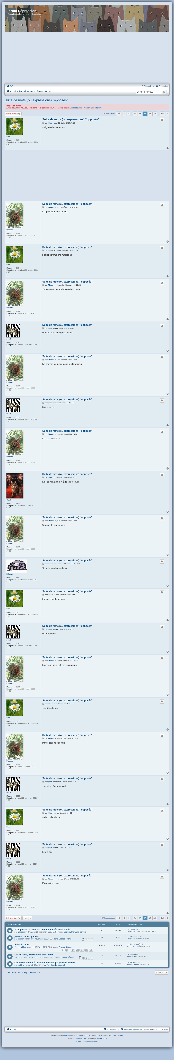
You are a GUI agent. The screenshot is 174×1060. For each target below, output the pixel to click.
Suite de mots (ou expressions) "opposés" (36, 100)
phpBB (66, 1035)
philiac (23, 947)
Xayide (133, 954)
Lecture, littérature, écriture (75, 932)
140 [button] (162, 113)
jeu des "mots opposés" (27, 936)
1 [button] (128, 113)
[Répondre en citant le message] (162, 120)
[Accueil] (87, 18)
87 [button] (150, 113)
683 (91, 950)
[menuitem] (9, 86)
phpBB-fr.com (81, 1038)
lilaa (8, 136)
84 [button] (135, 113)
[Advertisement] (87, 57)
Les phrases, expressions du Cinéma (33, 954)
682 (86, 950)
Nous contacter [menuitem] (113, 1029)
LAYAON (133, 962)
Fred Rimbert (118, 1035)
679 (73, 950)
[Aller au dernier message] (140, 929)
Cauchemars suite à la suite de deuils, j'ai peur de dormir (44, 962)
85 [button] (140, 113)
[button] (118, 114)
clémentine (134, 936)
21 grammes (26, 957)
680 (77, 950)
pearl (8, 339)
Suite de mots (21, 944)
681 (82, 950)
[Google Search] (164, 92)
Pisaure (9, 230)
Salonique (22, 932)
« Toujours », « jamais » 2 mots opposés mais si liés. (42, 929)
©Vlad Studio (102, 1038)
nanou (20, 939)
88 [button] (154, 113)
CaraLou (9, 500)
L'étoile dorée (135, 944)
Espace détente (65, 939)
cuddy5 (21, 965)
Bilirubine (10, 574)
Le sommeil (60, 965)
